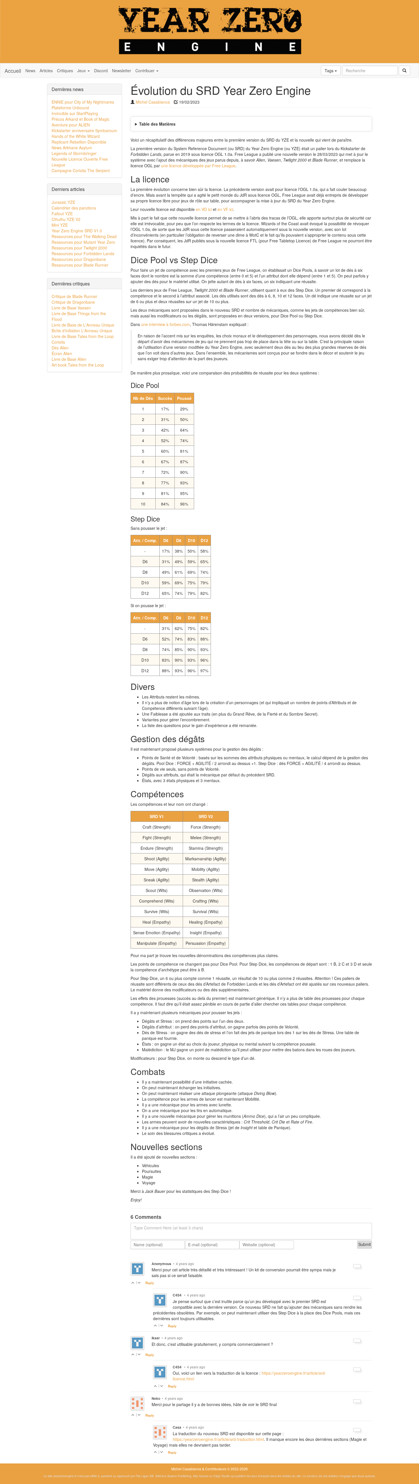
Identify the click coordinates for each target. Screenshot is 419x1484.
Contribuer (145, 70)
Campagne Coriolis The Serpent (81, 170)
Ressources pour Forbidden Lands (83, 253)
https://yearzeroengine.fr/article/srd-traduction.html (218, 1439)
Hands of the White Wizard (76, 136)
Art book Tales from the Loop (78, 365)
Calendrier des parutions (74, 208)
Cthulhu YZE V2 (66, 219)
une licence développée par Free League (198, 165)
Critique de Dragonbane (73, 302)
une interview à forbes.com (165, 324)
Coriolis (58, 342)
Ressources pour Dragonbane (79, 259)
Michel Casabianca (153, 102)
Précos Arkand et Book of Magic (80, 119)
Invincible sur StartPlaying (75, 113)
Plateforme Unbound (70, 107)
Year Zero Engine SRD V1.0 (77, 230)
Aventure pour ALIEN (71, 125)
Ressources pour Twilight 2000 (79, 248)
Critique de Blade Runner (74, 296)
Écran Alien (62, 353)
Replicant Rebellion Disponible (79, 142)
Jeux (82, 70)
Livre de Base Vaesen (71, 308)
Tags (330, 70)
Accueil (13, 70)
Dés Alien (60, 348)
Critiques (65, 70)
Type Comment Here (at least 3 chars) (168, 1228)
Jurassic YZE (63, 202)
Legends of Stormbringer (74, 153)
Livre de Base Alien (69, 359)
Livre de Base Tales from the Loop (83, 336)
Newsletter (121, 70)
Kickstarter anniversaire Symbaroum (84, 130)
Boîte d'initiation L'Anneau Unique (82, 330)
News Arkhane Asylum (72, 147)
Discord (101, 70)
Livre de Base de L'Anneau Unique (83, 325)
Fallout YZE (62, 213)
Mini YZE (60, 225)
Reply (149, 1282)
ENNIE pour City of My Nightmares (83, 102)
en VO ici (204, 209)
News (30, 70)
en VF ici (225, 209)
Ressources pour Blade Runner (80, 265)
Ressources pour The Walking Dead (84, 236)
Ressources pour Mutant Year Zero (83, 242)
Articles (46, 70)
